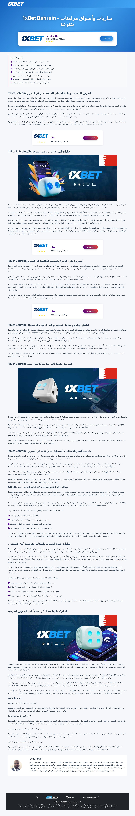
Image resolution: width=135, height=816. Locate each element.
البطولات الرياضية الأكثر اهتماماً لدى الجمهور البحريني (31, 83)
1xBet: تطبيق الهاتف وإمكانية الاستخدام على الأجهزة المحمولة (34, 69)
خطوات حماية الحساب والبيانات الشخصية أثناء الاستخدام (32, 79)
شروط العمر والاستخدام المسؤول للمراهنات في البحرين (32, 76)
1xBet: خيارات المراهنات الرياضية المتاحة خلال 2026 (31, 62)
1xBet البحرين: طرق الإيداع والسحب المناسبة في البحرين (32, 65)
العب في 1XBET (90, 138)
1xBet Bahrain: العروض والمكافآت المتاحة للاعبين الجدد (32, 72)
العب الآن (107, 38)
